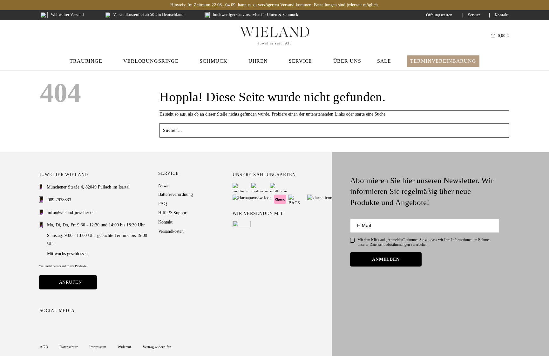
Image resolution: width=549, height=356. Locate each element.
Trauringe (86, 61)
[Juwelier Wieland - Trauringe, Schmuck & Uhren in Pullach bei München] (274, 36)
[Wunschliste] (482, 36)
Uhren (258, 61)
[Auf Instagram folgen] (43, 325)
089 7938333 (59, 199)
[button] (500, 36)
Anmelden (386, 259)
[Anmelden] (473, 36)
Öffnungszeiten (439, 15)
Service (474, 15)
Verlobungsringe (151, 61)
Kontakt (502, 15)
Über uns (347, 61)
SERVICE (300, 61)
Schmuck (213, 61)
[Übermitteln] (506, 128)
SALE (384, 61)
